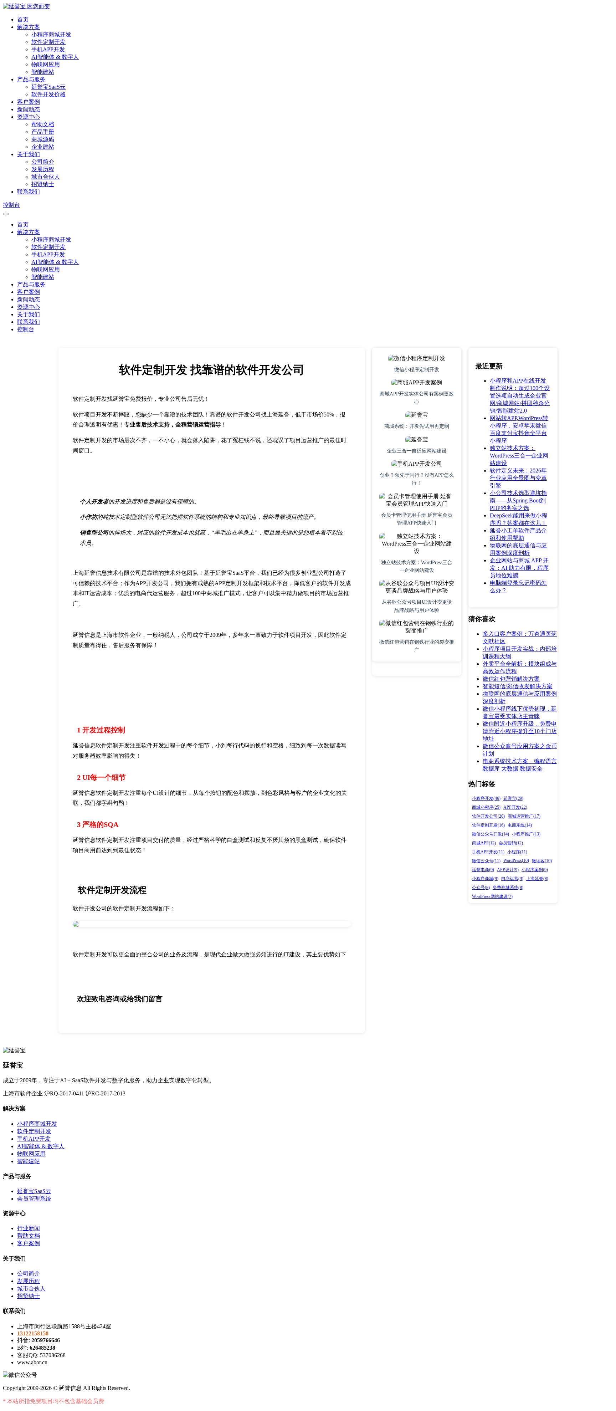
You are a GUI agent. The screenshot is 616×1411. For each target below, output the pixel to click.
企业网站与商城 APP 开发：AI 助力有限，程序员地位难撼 (519, 567)
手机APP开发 (48, 49)
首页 (23, 19)
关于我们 (28, 154)
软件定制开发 (48, 42)
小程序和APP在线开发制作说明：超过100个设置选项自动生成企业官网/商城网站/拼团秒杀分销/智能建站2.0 (520, 396)
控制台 (11, 205)
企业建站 (42, 147)
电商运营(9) (512, 878)
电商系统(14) (520, 825)
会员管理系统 (34, 1199)
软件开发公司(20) (488, 816)
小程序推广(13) (526, 834)
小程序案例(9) (535, 869)
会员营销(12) (511, 842)
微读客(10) (542, 860)
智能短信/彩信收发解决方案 (518, 686)
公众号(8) (481, 887)
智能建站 (42, 72)
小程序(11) (517, 851)
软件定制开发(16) (488, 825)
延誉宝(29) (513, 798)
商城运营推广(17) (524, 816)
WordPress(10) (516, 860)
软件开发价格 (48, 94)
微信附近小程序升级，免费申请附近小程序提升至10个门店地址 (520, 731)
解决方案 (28, 27)
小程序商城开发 (51, 34)
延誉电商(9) (483, 869)
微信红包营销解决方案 (511, 679)
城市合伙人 (45, 177)
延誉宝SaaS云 (48, 87)
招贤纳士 (42, 184)
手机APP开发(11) (488, 851)
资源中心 (28, 117)
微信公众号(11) (486, 860)
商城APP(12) (484, 842)
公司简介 (42, 162)
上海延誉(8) (537, 878)
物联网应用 (45, 64)
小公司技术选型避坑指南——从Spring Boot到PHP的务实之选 (518, 500)
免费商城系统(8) (508, 887)
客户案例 (28, 102)
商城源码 (42, 139)
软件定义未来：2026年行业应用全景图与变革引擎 (518, 478)
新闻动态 (28, 109)
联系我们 (28, 192)
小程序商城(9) (485, 878)
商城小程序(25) (486, 807)
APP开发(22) (515, 807)
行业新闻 (28, 1228)
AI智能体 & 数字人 (55, 57)
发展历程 (42, 169)
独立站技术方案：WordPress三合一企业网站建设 (519, 455)
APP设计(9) (508, 869)
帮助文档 (42, 124)
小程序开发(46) (486, 798)
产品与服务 (31, 79)
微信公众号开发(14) (490, 834)
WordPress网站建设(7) (492, 896)
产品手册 (42, 132)
